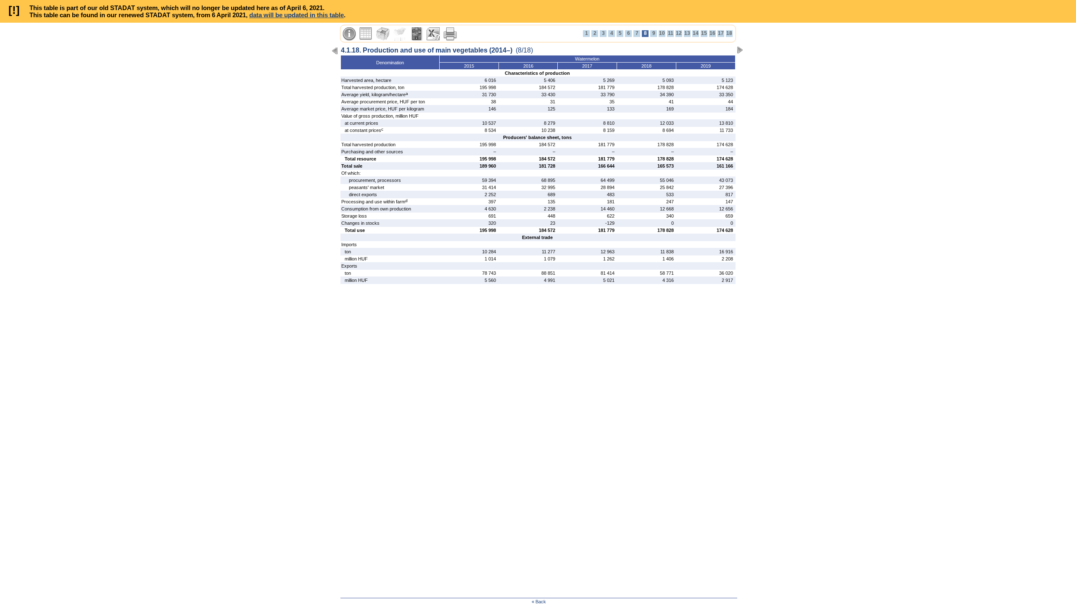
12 (679, 33)
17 (721, 33)
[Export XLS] (433, 34)
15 (704, 33)
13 (687, 33)
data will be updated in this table (296, 14)
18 (729, 33)
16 (712, 33)
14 (696, 33)
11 (670, 33)
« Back (539, 601)
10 (662, 33)
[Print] (450, 34)
